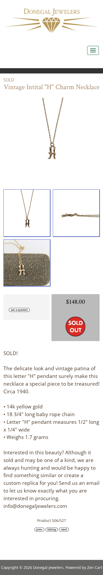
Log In (84, 5)
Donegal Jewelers (48, 567)
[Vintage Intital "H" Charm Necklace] (26, 212)
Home (61, 5)
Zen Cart (94, 567)
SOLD (8, 80)
